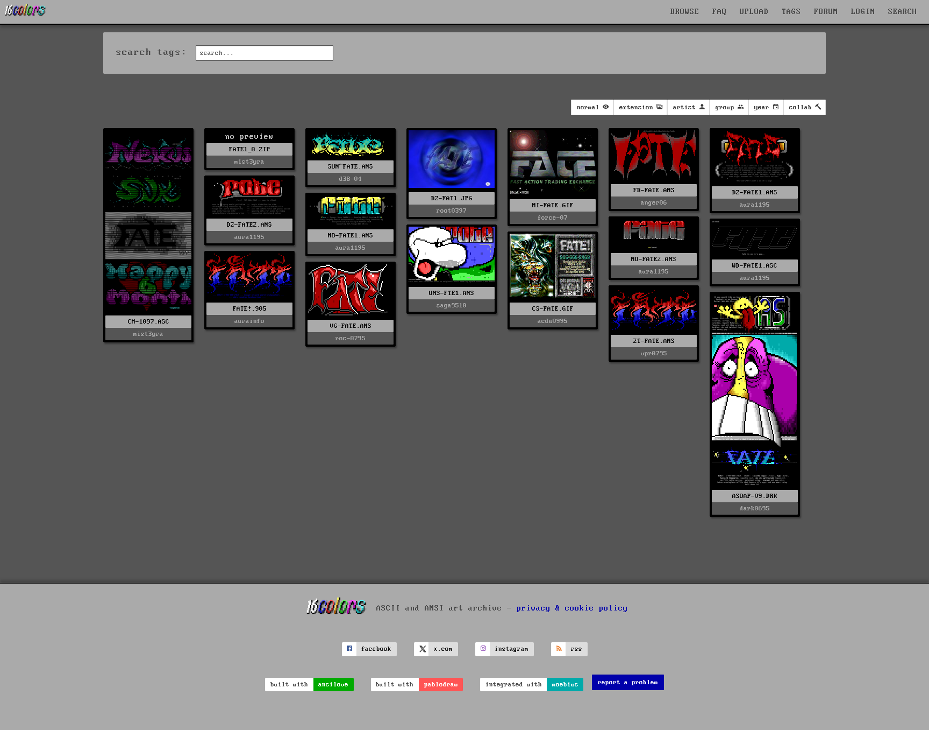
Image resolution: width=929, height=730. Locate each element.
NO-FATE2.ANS (653, 259)
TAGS (791, 12)
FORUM (826, 12)
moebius (565, 684)
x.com (443, 648)
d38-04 (350, 179)
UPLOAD (754, 12)
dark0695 (755, 508)
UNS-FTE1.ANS (451, 293)
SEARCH (902, 12)
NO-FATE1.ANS (350, 235)
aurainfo (249, 321)
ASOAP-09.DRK (754, 496)
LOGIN (863, 12)
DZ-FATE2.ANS (249, 224)
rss (576, 648)
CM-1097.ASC (148, 321)
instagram (511, 648)
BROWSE (684, 12)
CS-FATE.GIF (553, 308)
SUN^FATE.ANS (350, 166)
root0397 (452, 210)
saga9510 (452, 305)
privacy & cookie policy (572, 607)
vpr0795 (654, 353)
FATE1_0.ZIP (249, 149)
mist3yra (148, 334)
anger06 (654, 202)
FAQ (719, 12)
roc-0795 (350, 338)
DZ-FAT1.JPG (452, 198)
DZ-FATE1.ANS (754, 192)
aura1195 (755, 204)
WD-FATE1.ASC (754, 265)
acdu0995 (553, 321)
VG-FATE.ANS (350, 325)
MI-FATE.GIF (553, 205)
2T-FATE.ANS (654, 341)
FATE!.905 (250, 308)
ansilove (333, 684)
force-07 (553, 217)
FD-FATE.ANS (654, 190)
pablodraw (441, 684)
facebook (376, 648)
